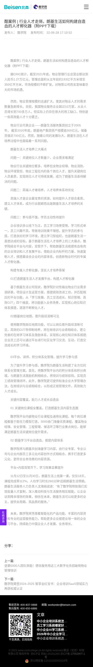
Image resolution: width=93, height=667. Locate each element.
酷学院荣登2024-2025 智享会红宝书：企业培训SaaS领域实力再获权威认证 (46, 586)
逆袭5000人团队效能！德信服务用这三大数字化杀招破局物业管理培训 (45, 568)
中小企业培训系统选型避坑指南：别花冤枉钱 (53, 638)
